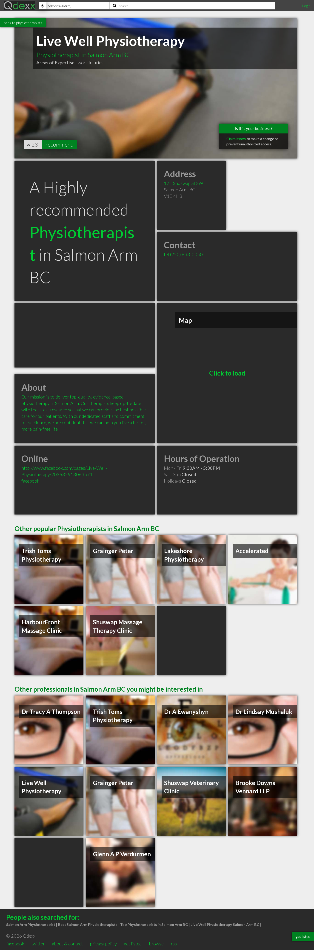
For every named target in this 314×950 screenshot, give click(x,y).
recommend (60, 144)
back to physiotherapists (23, 22)
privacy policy (103, 943)
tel (183, 254)
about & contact (67, 943)
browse (156, 943)
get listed (133, 943)
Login (306, 5)
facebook (30, 480)
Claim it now (236, 138)
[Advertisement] (84, 335)
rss (174, 943)
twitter (38, 943)
